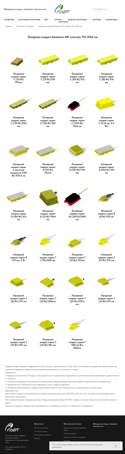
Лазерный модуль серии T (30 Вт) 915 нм (106, 298)
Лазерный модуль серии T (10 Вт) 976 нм (106, 257)
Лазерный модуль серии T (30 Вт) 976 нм (18, 342)
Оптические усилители (41, 428)
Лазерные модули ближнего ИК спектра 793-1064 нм (60, 26)
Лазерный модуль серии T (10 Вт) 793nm (77, 257)
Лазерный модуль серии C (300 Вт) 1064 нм (77, 121)
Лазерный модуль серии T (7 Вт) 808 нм (48, 257)
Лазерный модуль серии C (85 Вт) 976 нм (106, 78)
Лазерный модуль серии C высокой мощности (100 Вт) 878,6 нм (18, 170)
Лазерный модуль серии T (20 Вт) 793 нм (18, 298)
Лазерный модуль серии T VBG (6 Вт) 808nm (77, 343)
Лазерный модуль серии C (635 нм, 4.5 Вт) (106, 121)
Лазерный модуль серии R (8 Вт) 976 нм (106, 213)
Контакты (63, 22)
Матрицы (37, 438)
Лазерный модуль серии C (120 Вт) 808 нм (19, 121)
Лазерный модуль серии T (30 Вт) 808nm (48, 298)
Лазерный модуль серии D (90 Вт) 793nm (47, 168)
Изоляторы (67, 441)
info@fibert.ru (100, 9)
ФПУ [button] (46, 20)
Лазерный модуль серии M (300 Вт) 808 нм (77, 215)
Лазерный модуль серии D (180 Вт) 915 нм (18, 215)
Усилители (9, 20)
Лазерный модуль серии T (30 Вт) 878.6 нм (77, 300)
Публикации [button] (111, 20)
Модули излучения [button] (77, 20)
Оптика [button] (58, 20)
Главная (8, 26)
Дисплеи (97, 20)
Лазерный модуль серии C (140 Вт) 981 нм (48, 121)
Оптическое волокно (70, 433)
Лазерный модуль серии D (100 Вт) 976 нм (77, 168)
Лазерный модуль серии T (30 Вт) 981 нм (48, 342)
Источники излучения (29, 20)
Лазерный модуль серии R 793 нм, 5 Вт (18, 257)
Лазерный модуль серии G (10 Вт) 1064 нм (48, 215)
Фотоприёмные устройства (42, 435)
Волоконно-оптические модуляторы (74, 437)
